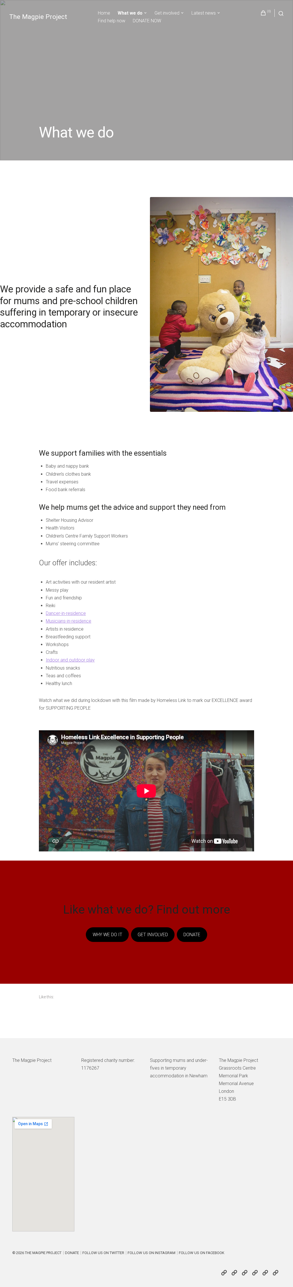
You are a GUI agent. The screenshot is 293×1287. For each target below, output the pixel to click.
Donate (72, 1253)
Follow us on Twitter (103, 1253)
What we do (130, 13)
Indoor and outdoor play (70, 660)
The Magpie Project (38, 17)
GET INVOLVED (153, 934)
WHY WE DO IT (107, 934)
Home (104, 13)
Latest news (203, 13)
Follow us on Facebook (201, 1253)
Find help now (111, 20)
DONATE (191, 934)
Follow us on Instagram (151, 1253)
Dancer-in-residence (66, 613)
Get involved (167, 13)
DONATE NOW (147, 20)
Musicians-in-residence (68, 621)
